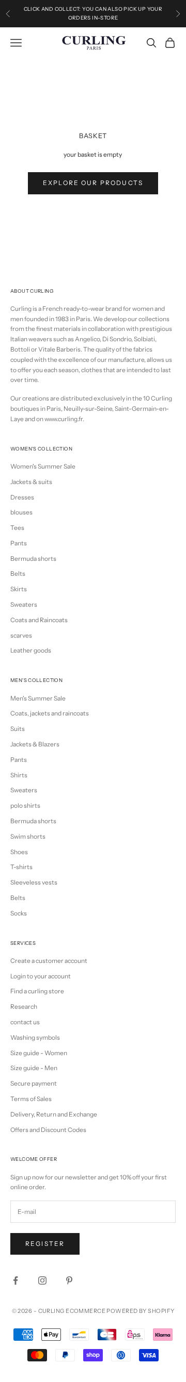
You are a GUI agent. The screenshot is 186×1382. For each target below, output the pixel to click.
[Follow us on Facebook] (15, 1280)
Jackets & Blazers (34, 744)
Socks (18, 913)
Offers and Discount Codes (48, 1130)
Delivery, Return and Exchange (53, 1114)
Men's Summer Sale (38, 698)
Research (23, 1006)
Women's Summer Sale (42, 466)
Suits (17, 728)
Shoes (19, 852)
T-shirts (21, 867)
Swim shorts (27, 836)
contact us (25, 1022)
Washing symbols (35, 1037)
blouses (21, 512)
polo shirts (25, 805)
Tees (17, 527)
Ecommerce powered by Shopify (120, 1310)
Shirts (18, 775)
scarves (21, 635)
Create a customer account (48, 960)
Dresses (22, 497)
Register (45, 1243)
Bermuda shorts (33, 558)
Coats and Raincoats (39, 620)
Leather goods (30, 650)
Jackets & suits (31, 482)
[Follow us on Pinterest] (69, 1280)
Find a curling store (37, 991)
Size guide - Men (33, 1068)
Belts (17, 573)
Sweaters (23, 604)
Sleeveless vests (33, 882)
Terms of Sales (31, 1099)
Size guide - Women (38, 1053)
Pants (18, 543)
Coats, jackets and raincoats (49, 713)
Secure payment (33, 1083)
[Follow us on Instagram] (42, 1280)
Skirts (18, 589)
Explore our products (93, 183)
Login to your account (40, 976)
